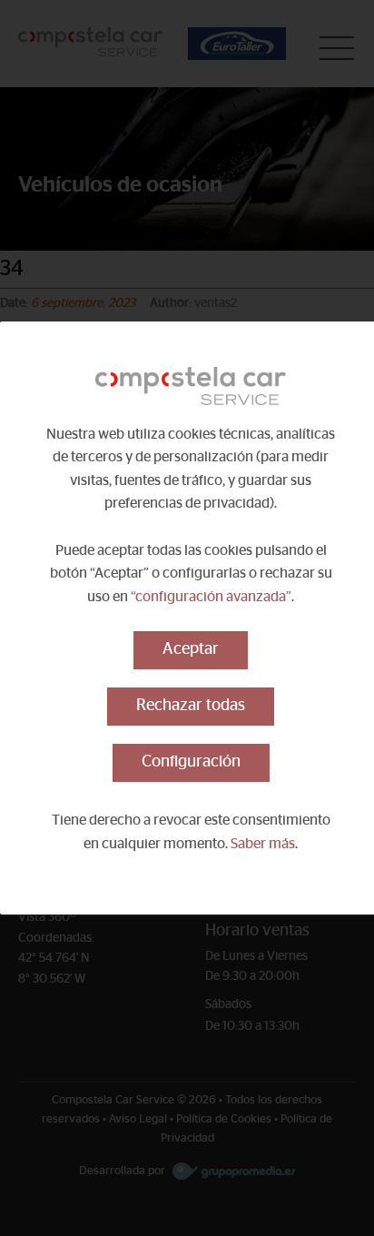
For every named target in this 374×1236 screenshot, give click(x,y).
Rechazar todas (190, 705)
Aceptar (190, 649)
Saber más (263, 843)
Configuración (191, 762)
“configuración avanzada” (211, 596)
